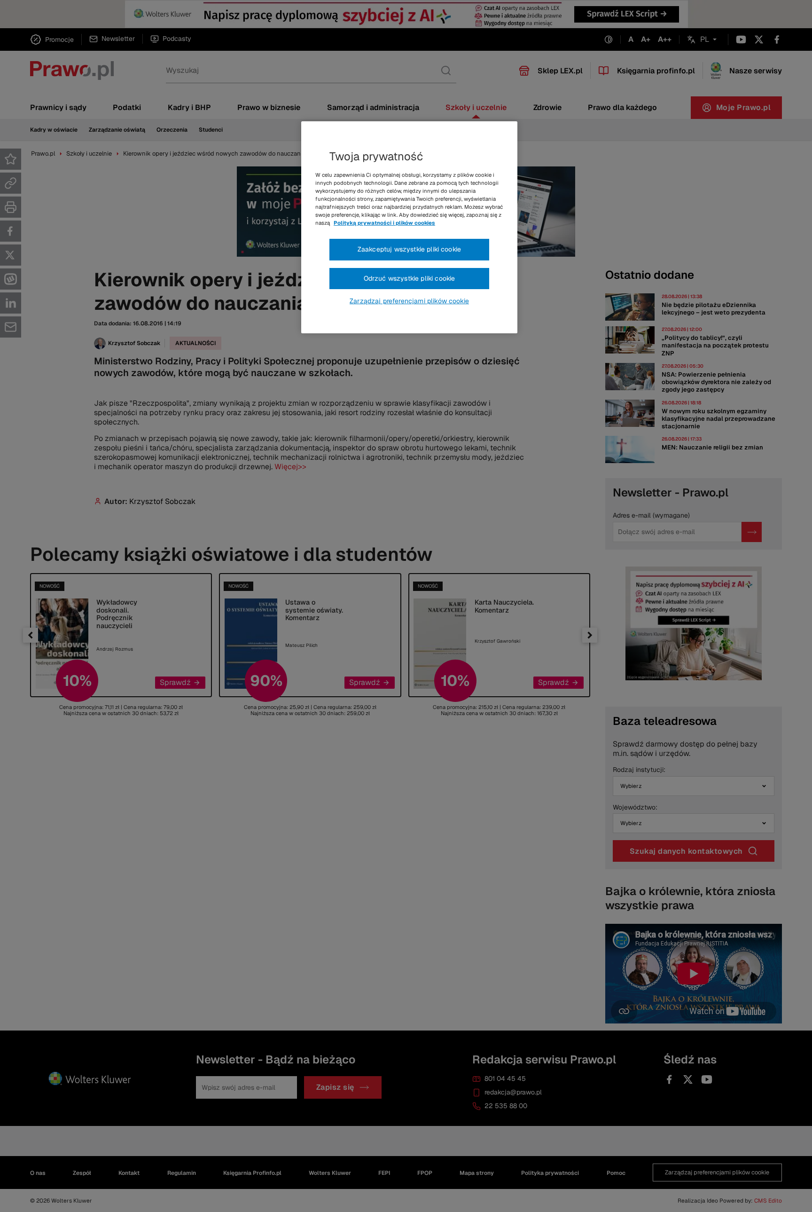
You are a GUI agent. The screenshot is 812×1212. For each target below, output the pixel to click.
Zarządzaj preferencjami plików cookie (409, 301)
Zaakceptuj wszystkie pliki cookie (409, 249)
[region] (409, 227)
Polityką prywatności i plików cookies (384, 223)
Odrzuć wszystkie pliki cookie (409, 278)
